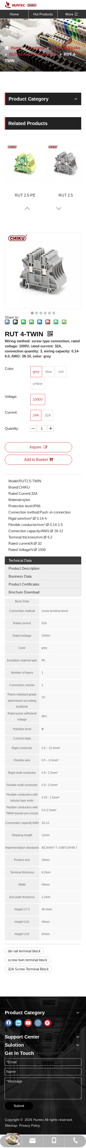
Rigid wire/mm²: (20, 518)
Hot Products (43, 14)
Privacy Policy (29, 1125)
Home (14, 14)
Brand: (13, 487)
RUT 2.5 (66, 195)
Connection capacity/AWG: (29, 531)
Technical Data (20, 560)
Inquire (35, 447)
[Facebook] (8, 1023)
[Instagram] (38, 1023)
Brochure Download (24, 592)
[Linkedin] (18, 1023)
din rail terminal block (24, 951)
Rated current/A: (21, 543)
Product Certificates (24, 584)
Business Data (20, 576)
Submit (19, 1106)
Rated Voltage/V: (21, 550)
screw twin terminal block (27, 960)
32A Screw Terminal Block (28, 969)
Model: (13, 481)
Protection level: (20, 506)
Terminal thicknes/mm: (26, 537)
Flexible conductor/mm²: (27, 525)
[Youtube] (28, 1023)
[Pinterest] (48, 1023)
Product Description (24, 568)
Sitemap (11, 1125)
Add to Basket (36, 460)
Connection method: (24, 512)
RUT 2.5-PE (25, 195)
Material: (15, 500)
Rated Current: (19, 493)
